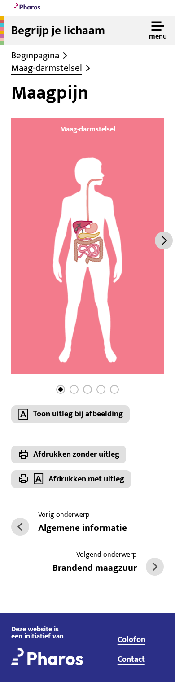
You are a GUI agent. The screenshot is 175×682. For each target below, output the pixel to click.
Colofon (131, 639)
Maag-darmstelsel (46, 68)
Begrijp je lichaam (58, 30)
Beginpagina (35, 55)
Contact (131, 659)
